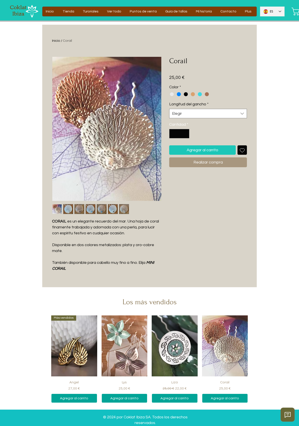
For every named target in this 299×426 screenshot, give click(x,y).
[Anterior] (44, 345)
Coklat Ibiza (18, 10)
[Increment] (185, 133)
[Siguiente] (254, 345)
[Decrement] (173, 133)
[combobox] (208, 113)
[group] (149, 359)
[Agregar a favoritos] (242, 150)
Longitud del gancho (189, 104)
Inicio (56, 40)
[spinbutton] (179, 133)
